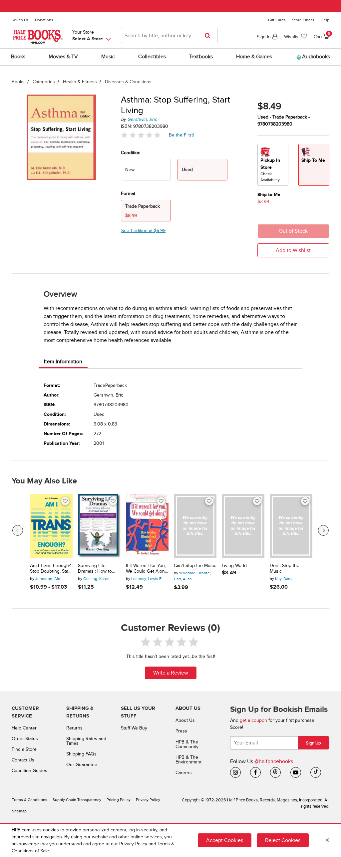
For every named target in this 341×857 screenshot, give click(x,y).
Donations (44, 20)
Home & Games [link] (254, 56)
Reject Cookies (282, 840)
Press (181, 731)
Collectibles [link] (152, 56)
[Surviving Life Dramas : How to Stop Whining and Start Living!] (99, 526)
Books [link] (18, 56)
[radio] (146, 169)
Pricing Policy (119, 799)
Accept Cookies (224, 840)
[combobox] (169, 35)
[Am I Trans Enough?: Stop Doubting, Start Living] (51, 526)
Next (323, 530)
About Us (185, 720)
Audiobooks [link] (315, 56)
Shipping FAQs (81, 754)
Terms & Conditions (29, 799)
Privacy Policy (148, 799)
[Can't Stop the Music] (195, 526)
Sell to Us (20, 20)
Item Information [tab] (63, 361)
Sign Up (313, 743)
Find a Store (24, 749)
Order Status (25, 738)
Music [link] (108, 56)
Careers (183, 772)
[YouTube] (295, 772)
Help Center (24, 728)
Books (18, 82)
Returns (74, 728)
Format (128, 193)
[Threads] (275, 772)
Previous (17, 530)
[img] (141, 135)
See (143, 230)
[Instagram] (235, 772)
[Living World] (243, 526)
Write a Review (170, 673)
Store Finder (303, 20)
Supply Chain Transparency (77, 799)
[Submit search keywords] (209, 36)
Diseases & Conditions (128, 82)
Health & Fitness (80, 82)
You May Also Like (44, 481)
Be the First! (181, 135)
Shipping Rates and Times (86, 741)
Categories (44, 82)
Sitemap (19, 811)
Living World (234, 565)
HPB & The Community (186, 744)
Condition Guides (29, 770)
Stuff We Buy (134, 728)
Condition (131, 152)
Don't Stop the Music (284, 568)
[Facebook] (255, 772)
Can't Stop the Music (195, 565)
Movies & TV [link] (63, 56)
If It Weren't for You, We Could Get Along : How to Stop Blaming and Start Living (147, 568)
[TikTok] (315, 772)
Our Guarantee (81, 764)
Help (325, 20)
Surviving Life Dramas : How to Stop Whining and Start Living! (96, 568)
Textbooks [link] (201, 56)
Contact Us (23, 760)
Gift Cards (277, 20)
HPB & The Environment (188, 759)
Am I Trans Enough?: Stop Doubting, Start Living (51, 568)
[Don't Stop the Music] (291, 526)
